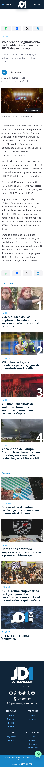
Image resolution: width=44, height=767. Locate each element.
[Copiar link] (38, 28)
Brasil (11, 715)
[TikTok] (28, 693)
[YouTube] (24, 693)
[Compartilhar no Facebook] (16, 28)
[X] (20, 693)
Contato (33, 744)
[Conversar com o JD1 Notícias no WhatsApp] (38, 754)
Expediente (33, 747)
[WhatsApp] (33, 693)
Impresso (32, 719)
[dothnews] (26, 764)
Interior (11, 726)
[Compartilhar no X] (27, 28)
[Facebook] (11, 693)
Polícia (11, 722)
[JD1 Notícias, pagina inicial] (22, 4)
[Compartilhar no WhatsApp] (6, 28)
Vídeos (11, 740)
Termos (32, 736)
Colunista (33, 715)
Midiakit (33, 740)
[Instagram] (15, 693)
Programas (11, 736)
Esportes (11, 719)
